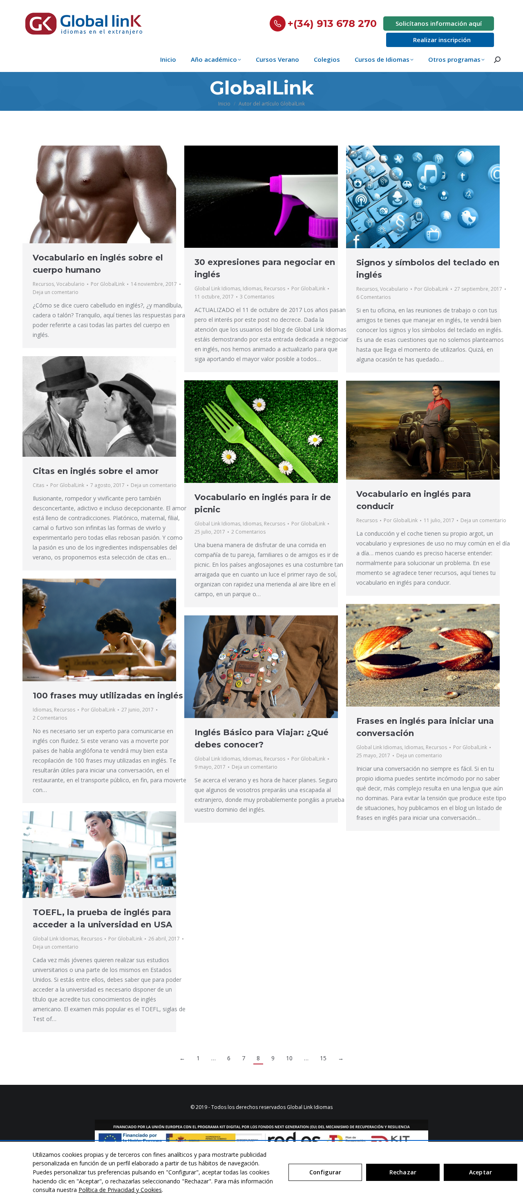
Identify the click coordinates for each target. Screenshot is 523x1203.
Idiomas (252, 288)
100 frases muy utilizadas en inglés (108, 695)
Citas (38, 485)
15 (323, 1058)
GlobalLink (262, 87)
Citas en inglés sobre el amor (96, 471)
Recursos (43, 284)
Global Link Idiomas (217, 288)
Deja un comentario (55, 292)
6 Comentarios (373, 297)
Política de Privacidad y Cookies (120, 1190)
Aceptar (480, 1172)
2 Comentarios (248, 531)
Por (108, 284)
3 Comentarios (257, 296)
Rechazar (402, 1172)
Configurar (325, 1172)
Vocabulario (70, 284)
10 (289, 1058)
